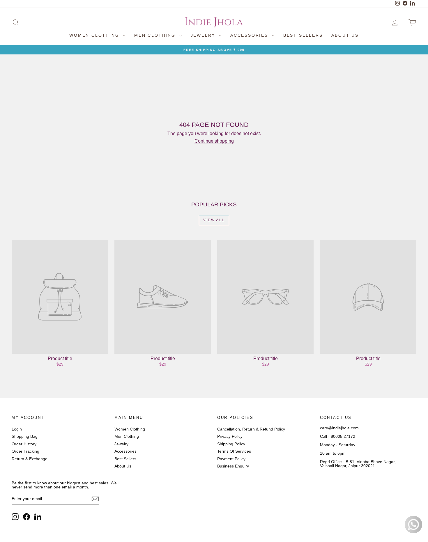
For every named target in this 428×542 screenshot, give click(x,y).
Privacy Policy (230, 436)
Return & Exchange (29, 458)
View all (213, 220)
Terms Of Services (234, 451)
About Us (344, 35)
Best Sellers (303, 35)
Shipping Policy (231, 444)
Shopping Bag (25, 436)
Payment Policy (231, 458)
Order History (24, 444)
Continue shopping (214, 141)
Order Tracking (25, 451)
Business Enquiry (233, 466)
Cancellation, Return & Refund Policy (251, 429)
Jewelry (204, 35)
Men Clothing (155, 35)
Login (17, 429)
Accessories (250, 35)
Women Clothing (95, 35)
